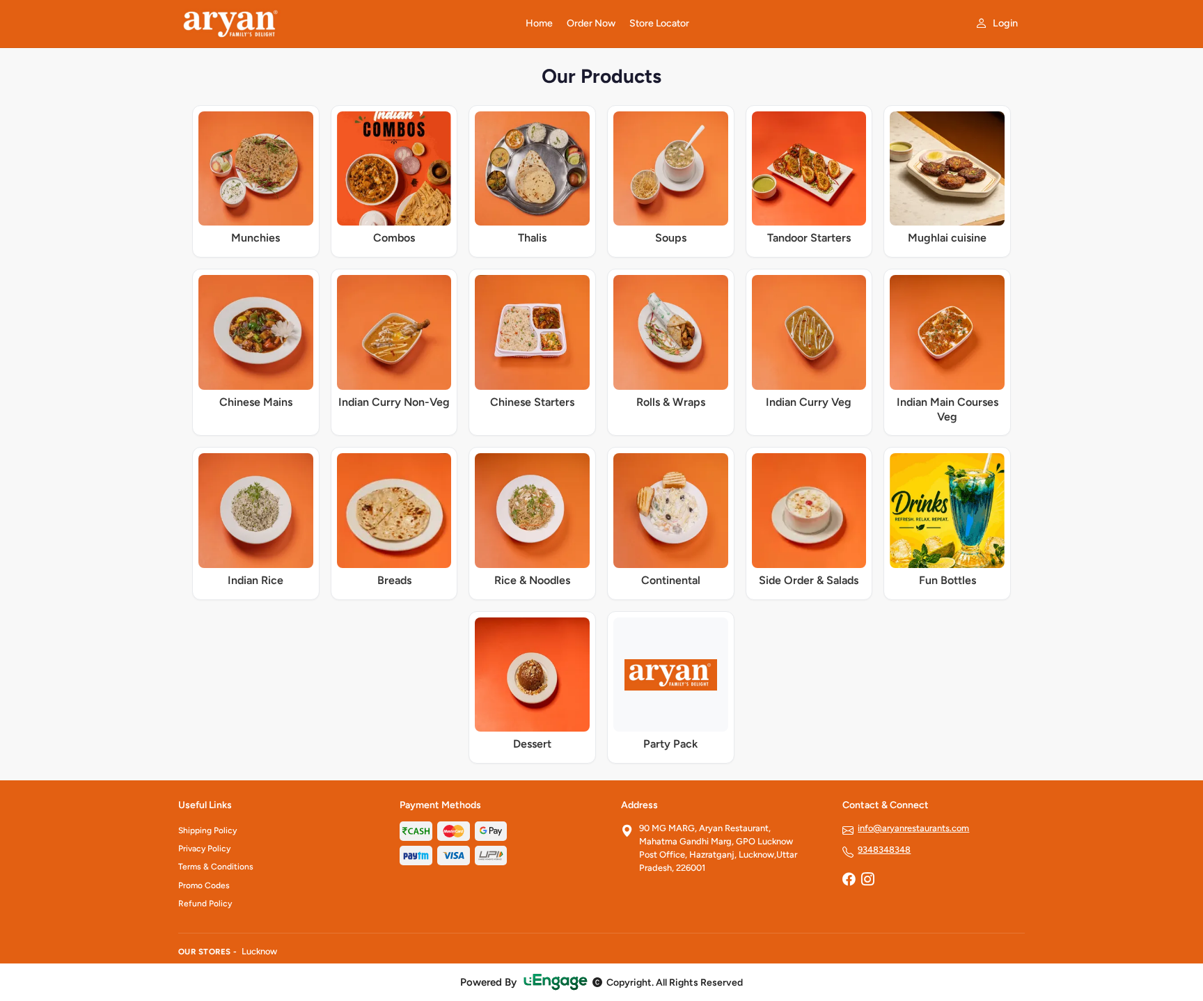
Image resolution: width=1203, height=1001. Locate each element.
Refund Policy (205, 903)
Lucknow (259, 951)
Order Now (591, 23)
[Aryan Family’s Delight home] (343, 24)
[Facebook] (848, 880)
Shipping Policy (207, 830)
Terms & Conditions (215, 867)
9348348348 (884, 849)
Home (539, 23)
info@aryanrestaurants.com (913, 828)
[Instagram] (867, 880)
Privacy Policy (204, 848)
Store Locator (659, 23)
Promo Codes (204, 885)
